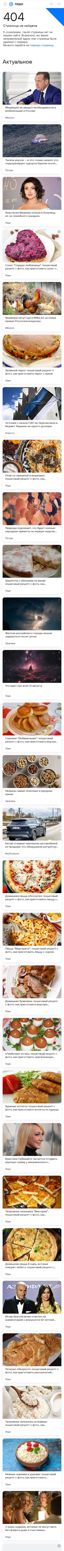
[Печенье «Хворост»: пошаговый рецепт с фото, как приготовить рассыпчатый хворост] (32, 1358)
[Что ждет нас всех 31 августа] (32, 674)
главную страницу (41, 45)
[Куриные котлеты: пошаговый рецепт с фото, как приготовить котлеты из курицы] (32, 1095)
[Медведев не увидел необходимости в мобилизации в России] (32, 96)
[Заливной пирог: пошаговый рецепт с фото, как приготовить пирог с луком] (32, 359)
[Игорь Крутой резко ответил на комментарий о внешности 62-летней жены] (32, 1305)
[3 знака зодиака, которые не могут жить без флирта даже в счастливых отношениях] (32, 1515)
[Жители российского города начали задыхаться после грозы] (32, 622)
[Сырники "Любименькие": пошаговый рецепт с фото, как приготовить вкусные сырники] (32, 727)
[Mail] (11, 4)
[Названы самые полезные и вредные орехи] (32, 779)
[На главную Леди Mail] (18, 4)
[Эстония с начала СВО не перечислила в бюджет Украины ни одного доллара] (32, 411)
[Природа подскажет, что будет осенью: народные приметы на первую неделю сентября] (32, 517)
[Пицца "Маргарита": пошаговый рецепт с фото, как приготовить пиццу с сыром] (32, 937)
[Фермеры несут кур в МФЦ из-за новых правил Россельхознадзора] (32, 306)
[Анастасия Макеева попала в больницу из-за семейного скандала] (32, 201)
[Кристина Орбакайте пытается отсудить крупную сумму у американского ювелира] (32, 1147)
